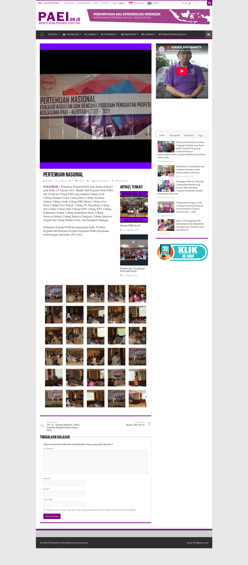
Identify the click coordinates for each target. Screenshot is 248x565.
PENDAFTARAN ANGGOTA (174, 34)
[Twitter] (186, 3)
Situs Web (48, 499)
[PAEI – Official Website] (59, 17)
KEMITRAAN (130, 34)
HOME (42, 34)
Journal (105, 3)
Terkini (162, 135)
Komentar (48, 448)
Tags (200, 135)
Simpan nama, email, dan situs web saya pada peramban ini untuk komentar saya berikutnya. (91, 510)
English (155, 3)
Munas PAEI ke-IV (130, 225)
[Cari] (209, 3)
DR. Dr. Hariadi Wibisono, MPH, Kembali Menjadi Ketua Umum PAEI (63, 426)
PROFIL (53, 34)
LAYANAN (148, 34)
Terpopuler (174, 135)
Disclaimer (69, 3)
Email (46, 489)
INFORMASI (110, 34)
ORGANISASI (72, 34)
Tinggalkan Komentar (99, 181)
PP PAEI (49, 181)
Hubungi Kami (83, 3)
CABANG (91, 34)
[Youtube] (189, 3)
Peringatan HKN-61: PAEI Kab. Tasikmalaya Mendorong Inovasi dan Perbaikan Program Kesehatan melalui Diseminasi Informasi (181, 187)
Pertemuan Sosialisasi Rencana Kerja (132, 269)
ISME (96, 3)
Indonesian (139, 3)
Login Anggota (118, 3)
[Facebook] (183, 3)
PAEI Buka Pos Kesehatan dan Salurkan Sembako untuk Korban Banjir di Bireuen (190, 169)
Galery (81, 181)
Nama (47, 478)
